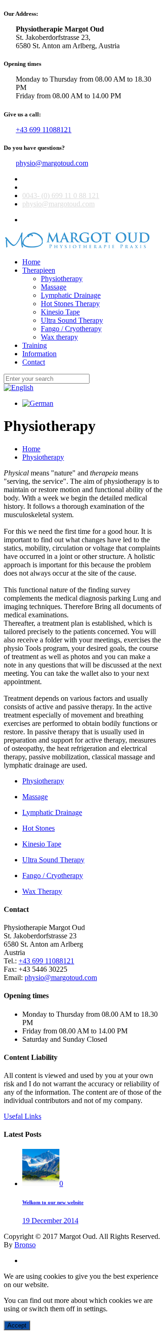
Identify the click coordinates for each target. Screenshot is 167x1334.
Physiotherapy (43, 457)
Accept (16, 1325)
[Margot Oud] (78, 246)
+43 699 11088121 (43, 130)
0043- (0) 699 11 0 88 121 (60, 195)
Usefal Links (22, 1116)
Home (31, 449)
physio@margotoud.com (52, 163)
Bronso (25, 1245)
